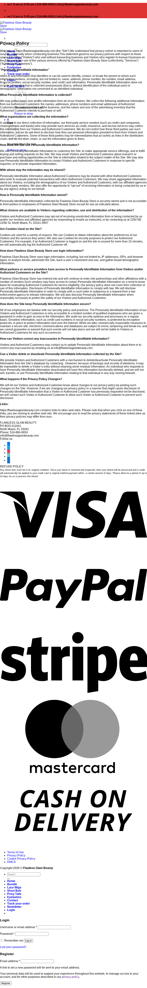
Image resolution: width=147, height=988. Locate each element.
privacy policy (70, 976)
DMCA (11, 861)
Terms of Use (15, 852)
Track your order (18, 73)
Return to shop (23, 113)
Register (5, 983)
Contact (12, 900)
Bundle (12, 884)
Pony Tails (14, 893)
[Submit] (8, 878)
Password (7, 933)
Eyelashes (14, 67)
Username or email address (18, 927)
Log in (28, 940)
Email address (10, 961)
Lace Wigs (14, 887)
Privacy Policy (16, 855)
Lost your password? (13, 946)
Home (11, 881)
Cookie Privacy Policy (21, 858)
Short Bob (14, 890)
